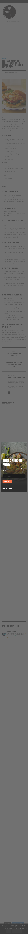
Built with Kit (7, 488)
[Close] (25, 444)
